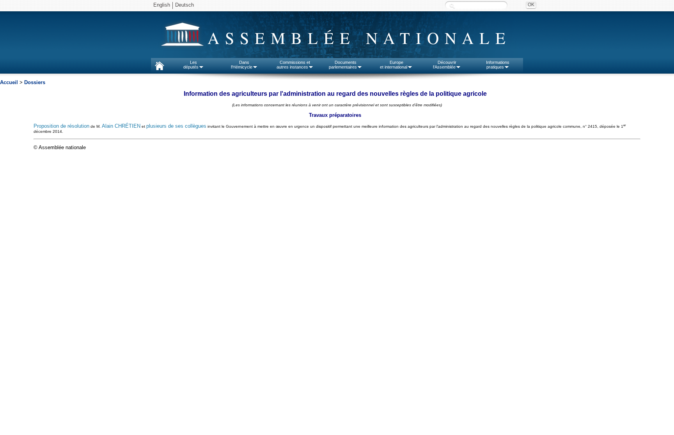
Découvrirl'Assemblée (444, 64)
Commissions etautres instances (293, 64)
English (161, 5)
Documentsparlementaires (343, 64)
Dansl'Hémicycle (241, 64)
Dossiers (34, 82)
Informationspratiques (497, 64)
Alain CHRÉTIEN (121, 126)
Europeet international (393, 64)
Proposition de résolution (61, 126)
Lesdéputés (191, 64)
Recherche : (452, 5)
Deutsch (184, 5)
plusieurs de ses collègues (176, 126)
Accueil (9, 82)
